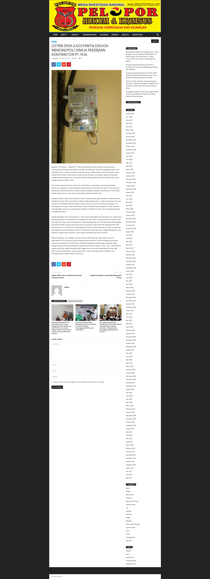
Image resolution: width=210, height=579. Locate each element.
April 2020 (129, 363)
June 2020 (129, 356)
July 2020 (129, 353)
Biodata (125, 35)
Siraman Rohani (89, 35)
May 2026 (129, 123)
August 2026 (130, 113)
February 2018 (130, 448)
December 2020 (131, 337)
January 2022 (130, 294)
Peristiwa (129, 514)
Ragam (128, 517)
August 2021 (130, 310)
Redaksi (75, 35)
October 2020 (130, 343)
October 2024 (130, 186)
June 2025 (129, 159)
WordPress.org (130, 564)
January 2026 (130, 136)
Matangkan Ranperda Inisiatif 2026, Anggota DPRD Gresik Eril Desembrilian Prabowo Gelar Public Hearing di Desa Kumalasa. (142, 94)
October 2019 (130, 383)
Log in (128, 554)
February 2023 (130, 251)
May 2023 (129, 241)
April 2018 (129, 442)
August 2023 (130, 232)
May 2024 (129, 202)
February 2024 (130, 212)
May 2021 (129, 320)
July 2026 (129, 117)
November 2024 (131, 182)
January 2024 (130, 215)
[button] (157, 34)
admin (55, 58)
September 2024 (131, 189)
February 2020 (130, 369)
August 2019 (130, 389)
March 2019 (129, 406)
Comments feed (131, 560)
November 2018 (131, 419)
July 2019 (129, 392)
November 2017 (131, 458)
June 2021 (129, 317)
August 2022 (130, 271)
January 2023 (130, 255)
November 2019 (131, 379)
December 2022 (131, 258)
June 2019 (129, 396)
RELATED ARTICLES (59, 301)
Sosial (128, 534)
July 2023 (129, 235)
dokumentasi (130, 495)
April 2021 (129, 324)
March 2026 (129, 130)
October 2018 (130, 422)
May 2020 (129, 360)
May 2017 (129, 478)
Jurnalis (115, 35)
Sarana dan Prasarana (133, 524)
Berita (63, 35)
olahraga (128, 511)
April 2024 (129, 205)
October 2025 (130, 146)
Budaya (128, 491)
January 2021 (130, 333)
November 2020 (131, 340)
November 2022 (131, 261)
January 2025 (130, 176)
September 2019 (131, 386)
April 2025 (129, 166)
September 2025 (131, 150)
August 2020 (130, 350)
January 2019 (130, 412)
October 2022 (130, 264)
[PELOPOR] (105, 16)
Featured (128, 498)
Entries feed (130, 557)
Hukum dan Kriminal (132, 501)
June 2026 (129, 120)
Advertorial (137, 35)
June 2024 (129, 199)
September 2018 (131, 425)
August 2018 (130, 429)
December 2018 (131, 415)
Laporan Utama (131, 504)
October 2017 (130, 461)
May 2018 (129, 438)
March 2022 (129, 287)
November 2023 (131, 222)
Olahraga (104, 35)
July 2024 (129, 196)
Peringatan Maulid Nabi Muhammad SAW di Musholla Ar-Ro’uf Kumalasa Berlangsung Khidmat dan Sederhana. (86, 326)
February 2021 (130, 330)
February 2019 (130, 409)
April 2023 (129, 245)
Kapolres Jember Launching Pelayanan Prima (105, 276)
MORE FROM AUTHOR (75, 301)
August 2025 (130, 153)
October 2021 (130, 304)
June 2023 (129, 238)
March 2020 (129, 366)
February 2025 (130, 173)
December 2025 (131, 140)
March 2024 (129, 209)
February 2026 (130, 133)
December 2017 (131, 455)
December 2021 (131, 297)
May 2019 (129, 399)
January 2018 (130, 452)
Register (128, 551)
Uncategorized (130, 537)
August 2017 (130, 468)
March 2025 (129, 169)
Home (55, 35)
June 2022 (129, 278)
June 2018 (129, 435)
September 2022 (131, 268)
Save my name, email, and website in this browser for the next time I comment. (79, 382)
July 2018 (129, 432)
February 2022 (130, 291)
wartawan (129, 540)
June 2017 (129, 474)
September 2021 (131, 307)
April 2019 (129, 402)
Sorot (127, 531)
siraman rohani (130, 527)
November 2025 (131, 143)
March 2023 (129, 248)
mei (127, 508)
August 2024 (130, 192)
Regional (128, 521)
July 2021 (129, 314)
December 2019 (131, 376)
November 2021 (131, 301)
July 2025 (129, 156)
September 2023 (131, 228)
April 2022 (129, 284)
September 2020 (131, 346)
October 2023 (130, 225)
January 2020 (130, 373)
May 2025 (129, 163)
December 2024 (131, 179)
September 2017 (131, 465)
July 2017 (129, 471)
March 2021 (129, 327)
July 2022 (129, 274)
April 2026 (129, 127)
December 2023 (131, 218)
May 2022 (129, 281)
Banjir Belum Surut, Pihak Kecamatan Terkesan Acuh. (67, 276)
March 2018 (129, 445)
